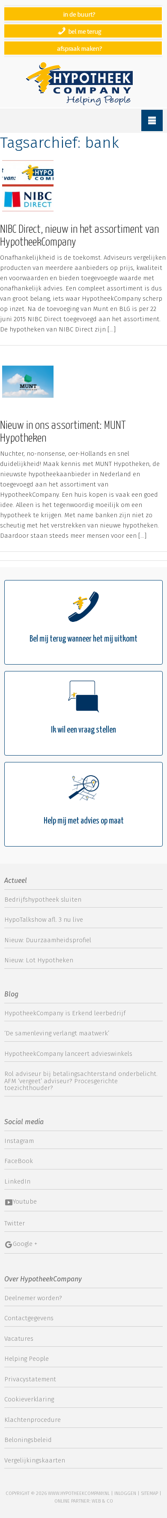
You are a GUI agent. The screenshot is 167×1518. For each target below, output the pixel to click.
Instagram (19, 1141)
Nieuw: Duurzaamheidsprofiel (47, 940)
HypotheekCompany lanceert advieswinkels (68, 1054)
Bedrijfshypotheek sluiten (42, 899)
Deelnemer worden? (33, 1298)
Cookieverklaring (29, 1399)
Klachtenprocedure (32, 1420)
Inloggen (125, 1493)
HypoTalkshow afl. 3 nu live (43, 919)
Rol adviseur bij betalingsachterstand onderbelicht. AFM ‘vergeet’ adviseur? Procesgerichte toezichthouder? (81, 1081)
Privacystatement (30, 1379)
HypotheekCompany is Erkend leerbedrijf (64, 1013)
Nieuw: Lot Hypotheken (38, 960)
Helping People (26, 1359)
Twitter (14, 1223)
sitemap (149, 1493)
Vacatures (18, 1338)
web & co (102, 1501)
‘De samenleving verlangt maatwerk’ (56, 1033)
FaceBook (18, 1161)
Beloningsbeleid (28, 1440)
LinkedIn (17, 1181)
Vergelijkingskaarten (34, 1460)
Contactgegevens (29, 1318)
